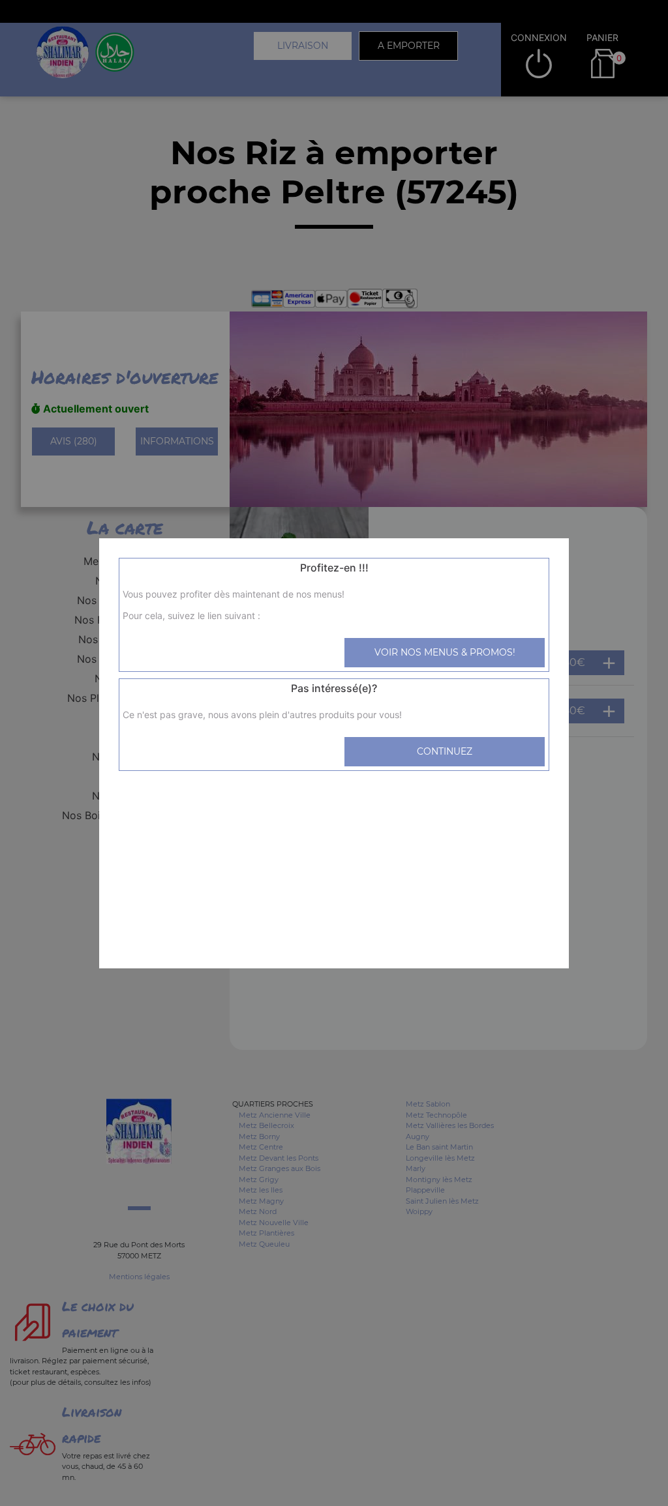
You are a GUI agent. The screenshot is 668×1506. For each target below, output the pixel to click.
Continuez (444, 751)
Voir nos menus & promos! (444, 652)
